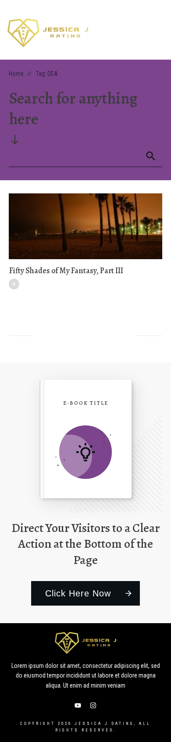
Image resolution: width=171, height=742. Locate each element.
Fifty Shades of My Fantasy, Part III (66, 270)
